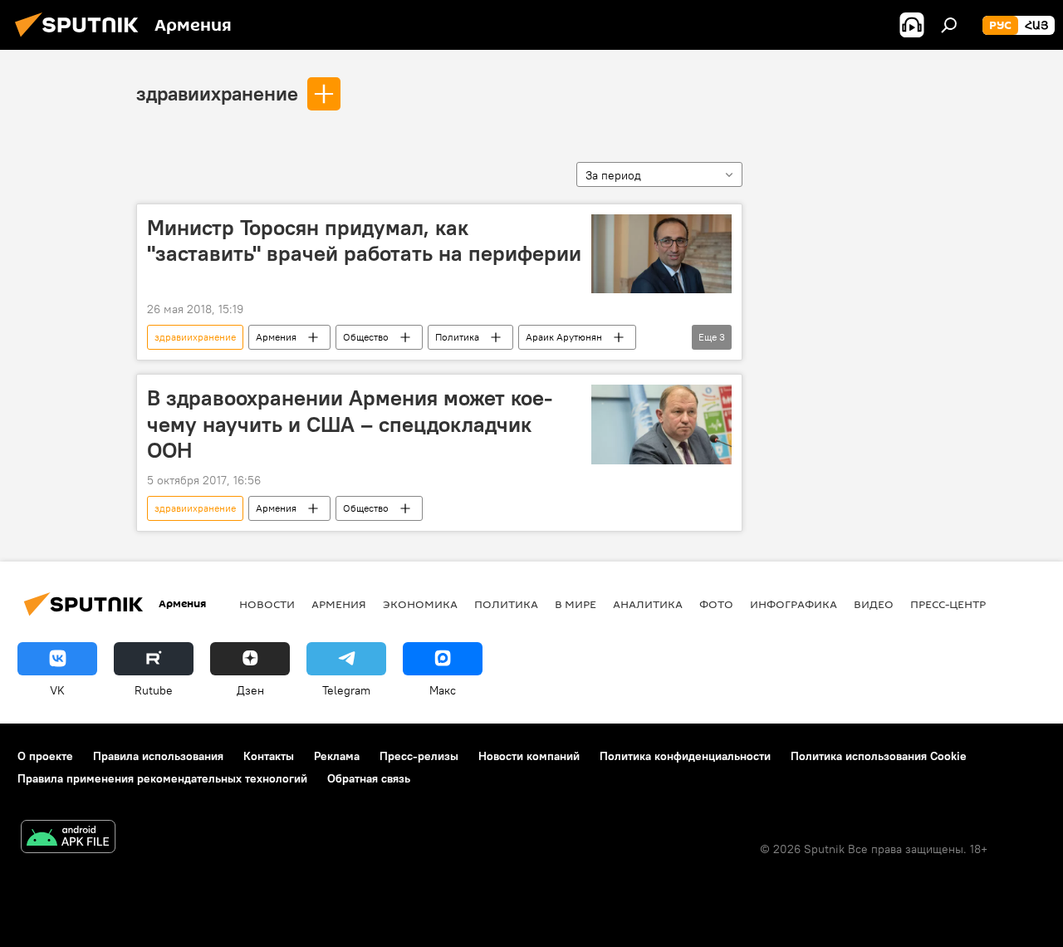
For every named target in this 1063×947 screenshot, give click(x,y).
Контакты (268, 755)
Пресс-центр (948, 603)
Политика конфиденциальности (685, 755)
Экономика (420, 603)
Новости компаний (529, 755)
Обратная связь (368, 778)
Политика (457, 337)
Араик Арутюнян (564, 337)
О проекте (45, 755)
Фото (716, 603)
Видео (874, 603)
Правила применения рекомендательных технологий (162, 778)
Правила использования (158, 755)
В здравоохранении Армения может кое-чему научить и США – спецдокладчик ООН (349, 424)
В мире (575, 603)
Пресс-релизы (419, 755)
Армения (276, 337)
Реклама (337, 755)
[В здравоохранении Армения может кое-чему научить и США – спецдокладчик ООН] (661, 424)
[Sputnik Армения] (81, 39)
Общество (366, 337)
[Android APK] (68, 838)
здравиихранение (217, 93)
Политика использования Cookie (879, 755)
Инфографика (793, 603)
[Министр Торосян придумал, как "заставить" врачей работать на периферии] (661, 253)
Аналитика (648, 603)
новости (267, 603)
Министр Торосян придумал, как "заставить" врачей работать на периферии (364, 240)
